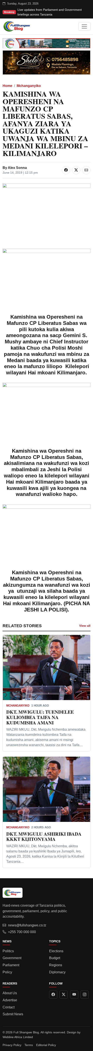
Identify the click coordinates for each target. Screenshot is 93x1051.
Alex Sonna (17, 168)
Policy (7, 972)
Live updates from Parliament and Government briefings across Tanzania (50, 12)
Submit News (13, 1014)
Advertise (10, 1000)
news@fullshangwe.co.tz (27, 925)
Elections (56, 951)
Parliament (11, 965)
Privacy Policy (12, 1045)
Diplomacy (57, 972)
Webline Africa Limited (18, 1037)
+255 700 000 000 (22, 932)
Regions (55, 965)
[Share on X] (76, 170)
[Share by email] (86, 170)
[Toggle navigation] (84, 26)
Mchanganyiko (29, 86)
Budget (54, 958)
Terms (28, 1045)
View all (84, 625)
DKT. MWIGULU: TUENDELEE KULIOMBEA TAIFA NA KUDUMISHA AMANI (40, 717)
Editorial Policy (46, 1045)
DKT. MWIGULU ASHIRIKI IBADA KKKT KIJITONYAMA (44, 836)
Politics (8, 951)
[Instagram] (84, 995)
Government (12, 958)
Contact (8, 1007)
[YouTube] (74, 995)
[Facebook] (53, 995)
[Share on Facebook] (66, 170)
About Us (10, 993)
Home (7, 86)
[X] (63, 995)
